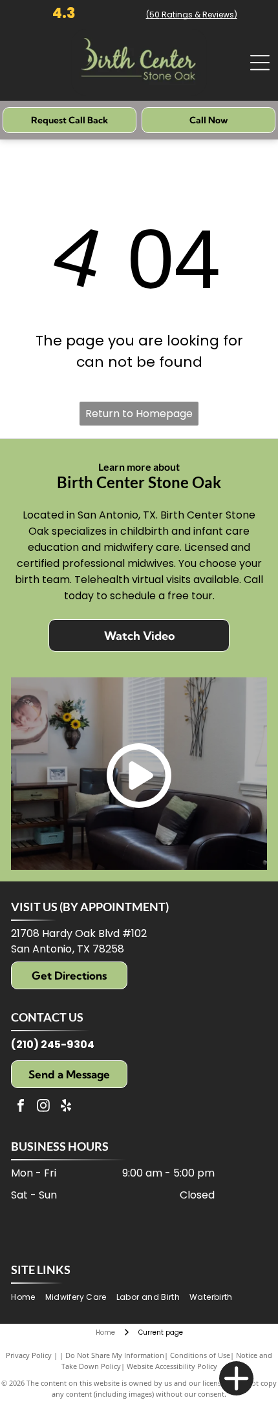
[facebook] (20, 1107)
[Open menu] (260, 62)
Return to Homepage (139, 413)
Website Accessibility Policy (172, 1366)
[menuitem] (28, 1297)
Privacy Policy (29, 1355)
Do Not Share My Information (114, 1355)
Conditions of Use (200, 1355)
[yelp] (66, 1107)
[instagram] (43, 1107)
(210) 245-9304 (52, 1044)
